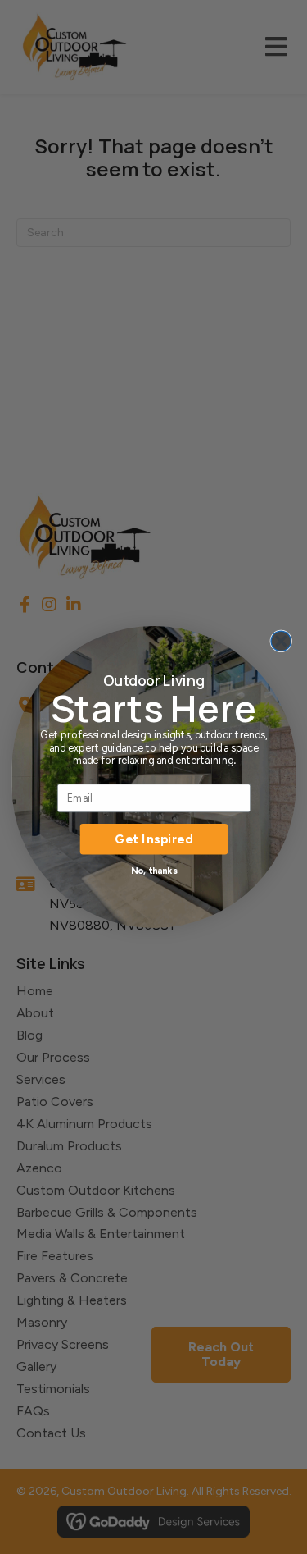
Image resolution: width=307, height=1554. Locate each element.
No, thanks (153, 870)
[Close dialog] (280, 641)
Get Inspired (154, 839)
